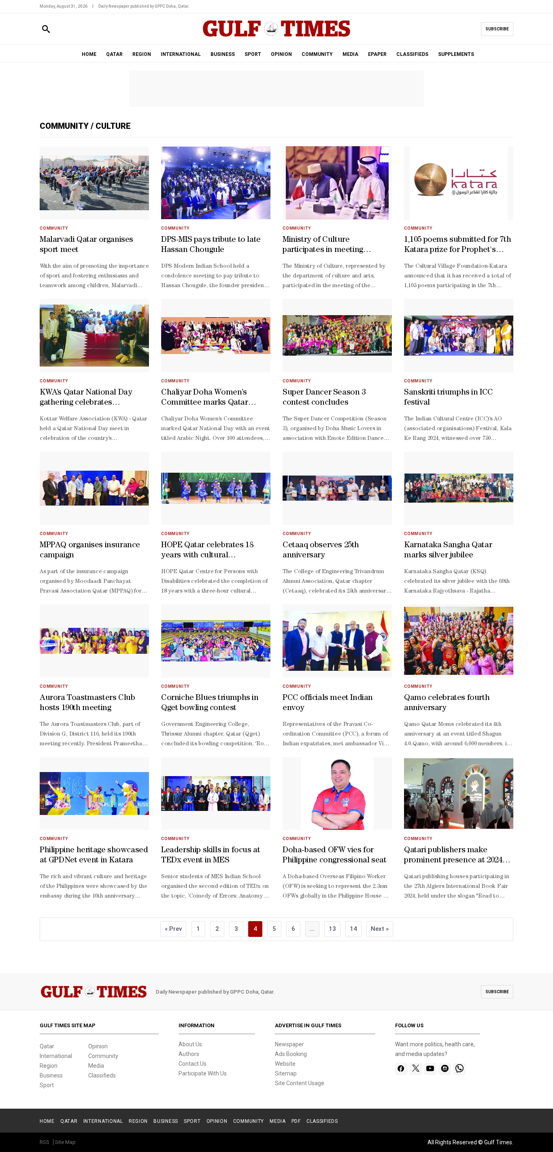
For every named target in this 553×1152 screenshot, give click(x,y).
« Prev (173, 928)
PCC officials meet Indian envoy (328, 703)
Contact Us (192, 1063)
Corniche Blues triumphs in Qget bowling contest (210, 703)
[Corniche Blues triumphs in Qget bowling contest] (215, 641)
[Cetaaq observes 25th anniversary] (337, 488)
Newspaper (289, 1044)
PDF (296, 1121)
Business (51, 1075)
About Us (190, 1044)
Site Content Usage (299, 1083)
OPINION (281, 54)
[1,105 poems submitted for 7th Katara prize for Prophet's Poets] (458, 183)
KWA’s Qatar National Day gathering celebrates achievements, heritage (86, 398)
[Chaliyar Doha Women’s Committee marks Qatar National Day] (215, 335)
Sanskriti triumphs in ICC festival (448, 398)
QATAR (114, 54)
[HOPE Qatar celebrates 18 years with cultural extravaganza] (215, 488)
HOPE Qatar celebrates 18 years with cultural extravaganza (207, 551)
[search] (46, 29)
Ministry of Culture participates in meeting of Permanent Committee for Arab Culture (334, 246)
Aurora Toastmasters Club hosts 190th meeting (87, 703)
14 (353, 928)
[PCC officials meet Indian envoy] (337, 641)
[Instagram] (445, 1069)
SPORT (253, 54)
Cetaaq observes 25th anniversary (321, 551)
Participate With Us (203, 1073)
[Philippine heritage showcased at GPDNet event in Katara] (94, 793)
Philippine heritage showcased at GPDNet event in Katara (94, 856)
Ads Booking (291, 1054)
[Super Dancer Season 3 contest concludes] (337, 335)
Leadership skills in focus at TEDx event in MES (210, 856)
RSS (44, 1142)
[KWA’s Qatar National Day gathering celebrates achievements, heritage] (94, 335)
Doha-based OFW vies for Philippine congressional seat (334, 856)
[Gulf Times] (276, 36)
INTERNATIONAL (181, 54)
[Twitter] (416, 1069)
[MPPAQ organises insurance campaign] (94, 488)
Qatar (47, 1046)
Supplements (456, 54)
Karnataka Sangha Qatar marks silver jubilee (448, 551)
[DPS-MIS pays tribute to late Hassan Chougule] (215, 183)
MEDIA (350, 54)
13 (332, 928)
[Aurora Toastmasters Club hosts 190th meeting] (94, 641)
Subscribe (497, 29)
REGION (141, 54)
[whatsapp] (459, 1069)
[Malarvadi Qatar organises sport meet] (94, 183)
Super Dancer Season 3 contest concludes (324, 398)
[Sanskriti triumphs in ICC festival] (458, 335)
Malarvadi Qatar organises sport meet (86, 245)
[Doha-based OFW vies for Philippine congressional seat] (337, 793)
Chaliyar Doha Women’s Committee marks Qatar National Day (204, 398)
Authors (189, 1054)
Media (96, 1065)
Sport (47, 1085)
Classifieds (102, 1075)
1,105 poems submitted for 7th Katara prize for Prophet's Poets (457, 246)
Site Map (65, 1142)
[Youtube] (430, 1069)
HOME (89, 54)
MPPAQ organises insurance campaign (90, 551)
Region (48, 1065)
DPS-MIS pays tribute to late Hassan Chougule (211, 245)
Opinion (98, 1046)
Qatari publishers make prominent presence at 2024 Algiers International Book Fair (453, 856)
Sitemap (286, 1073)
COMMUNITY (317, 54)
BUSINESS (223, 54)
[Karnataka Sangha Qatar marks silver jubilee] (458, 488)
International (56, 1056)
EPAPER (377, 54)
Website (285, 1063)
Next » (380, 928)
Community (65, 126)
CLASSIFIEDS (412, 54)
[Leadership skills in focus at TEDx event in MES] (215, 793)
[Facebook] (401, 1069)
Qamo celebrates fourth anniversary (446, 703)
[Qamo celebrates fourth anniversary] (458, 641)
